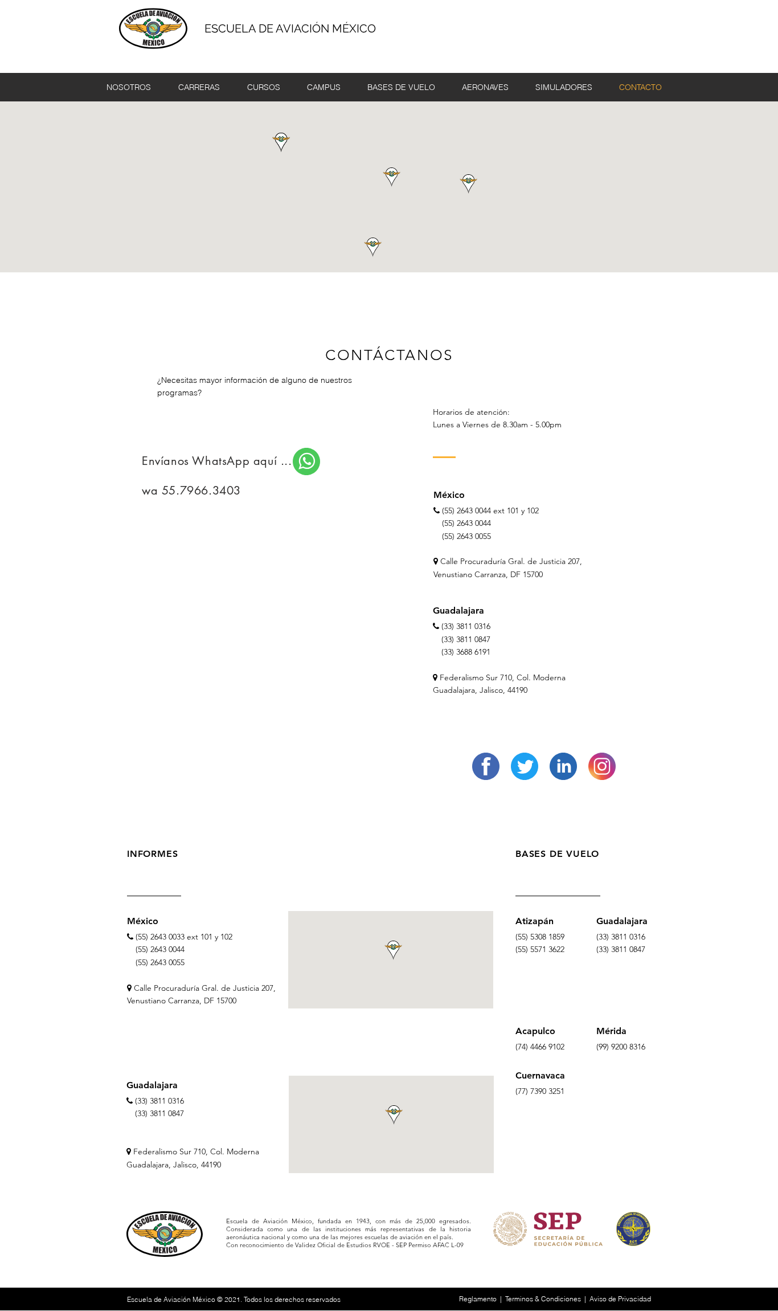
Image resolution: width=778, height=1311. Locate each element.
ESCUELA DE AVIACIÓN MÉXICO (290, 28)
